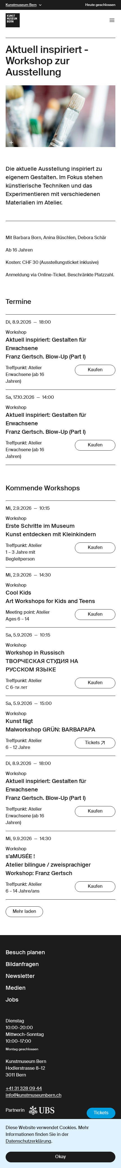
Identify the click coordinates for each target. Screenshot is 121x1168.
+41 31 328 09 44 (24, 1089)
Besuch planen (25, 953)
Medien (16, 988)
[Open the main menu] (112, 20)
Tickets (101, 1113)
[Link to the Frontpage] (13, 20)
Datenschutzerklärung (28, 1141)
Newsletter (20, 976)
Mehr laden (24, 911)
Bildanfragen (22, 964)
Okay (60, 1157)
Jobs (12, 1000)
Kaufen (95, 370)
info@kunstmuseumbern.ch (33, 1095)
